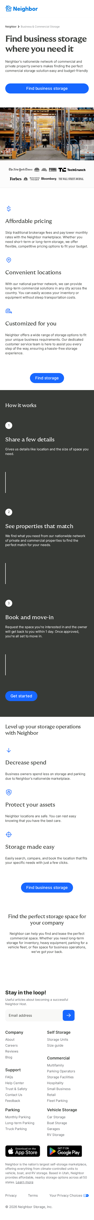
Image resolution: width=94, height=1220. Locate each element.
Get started (21, 696)
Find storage (47, 378)
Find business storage (47, 88)
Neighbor (10, 26)
